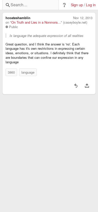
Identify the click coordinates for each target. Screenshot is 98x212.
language (27, 72)
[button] (64, 5)
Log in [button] (91, 5)
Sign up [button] (77, 5)
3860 (11, 72)
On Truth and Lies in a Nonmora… (36, 22)
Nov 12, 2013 (82, 18)
